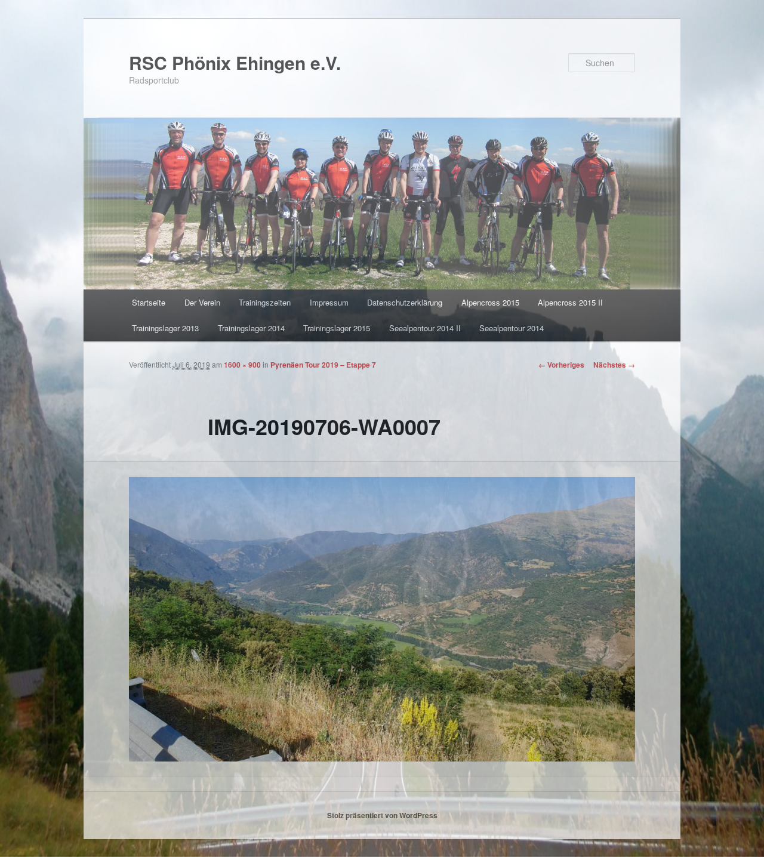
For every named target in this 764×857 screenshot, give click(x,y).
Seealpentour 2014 (511, 328)
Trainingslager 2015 (336, 328)
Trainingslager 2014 (251, 328)
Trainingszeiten (265, 302)
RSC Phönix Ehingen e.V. (235, 62)
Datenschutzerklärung (404, 302)
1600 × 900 (242, 364)
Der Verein (202, 302)
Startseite (148, 302)
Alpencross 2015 (490, 302)
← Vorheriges (561, 364)
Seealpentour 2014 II (425, 328)
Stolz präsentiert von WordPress (382, 815)
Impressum (329, 302)
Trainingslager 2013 (165, 328)
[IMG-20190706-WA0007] (382, 619)
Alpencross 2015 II (570, 302)
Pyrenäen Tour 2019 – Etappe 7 (323, 364)
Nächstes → (614, 364)
